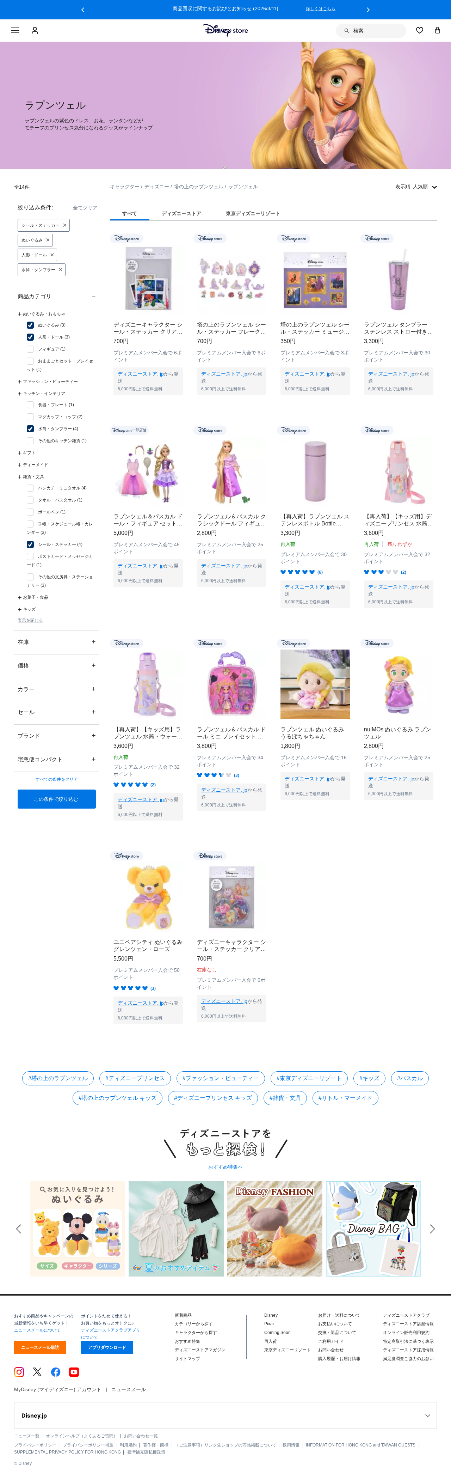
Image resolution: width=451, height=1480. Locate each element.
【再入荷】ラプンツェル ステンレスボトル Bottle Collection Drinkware (315, 520)
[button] (83, 10)
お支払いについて (335, 1323)
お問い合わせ (331, 1349)
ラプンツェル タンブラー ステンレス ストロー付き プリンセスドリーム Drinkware (395, 328)
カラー (57, 689)
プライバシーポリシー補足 (88, 1445)
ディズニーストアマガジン (200, 1349)
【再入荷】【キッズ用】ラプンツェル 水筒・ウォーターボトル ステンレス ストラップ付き (148, 733)
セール (57, 711)
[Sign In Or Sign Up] (36, 30)
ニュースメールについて (37, 1330)
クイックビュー (148, 404)
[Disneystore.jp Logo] (225, 30)
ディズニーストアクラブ (406, 1315)
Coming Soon (277, 1332)
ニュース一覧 (26, 1435)
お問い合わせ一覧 (141, 1435)
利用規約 (128, 1445)
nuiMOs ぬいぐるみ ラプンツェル (397, 732)
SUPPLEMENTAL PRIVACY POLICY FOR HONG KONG (67, 1452)
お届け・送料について (339, 1315)
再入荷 (270, 1341)
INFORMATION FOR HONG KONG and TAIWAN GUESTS (360, 1445)
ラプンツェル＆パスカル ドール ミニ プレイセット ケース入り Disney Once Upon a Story (231, 733)
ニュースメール (128, 1389)
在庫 (57, 641)
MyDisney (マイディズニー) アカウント (57, 1389)
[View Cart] (437, 30)
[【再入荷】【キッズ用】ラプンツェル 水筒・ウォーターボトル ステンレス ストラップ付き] (148, 684)
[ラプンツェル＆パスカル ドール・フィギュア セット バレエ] (148, 471)
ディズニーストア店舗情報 (408, 1323)
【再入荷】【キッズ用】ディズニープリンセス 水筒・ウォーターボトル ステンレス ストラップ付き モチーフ (398, 520)
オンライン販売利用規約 (406, 1332)
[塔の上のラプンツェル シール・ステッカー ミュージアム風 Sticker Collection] (315, 279)
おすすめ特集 (187, 1341)
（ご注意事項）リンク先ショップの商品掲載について (225, 1445)
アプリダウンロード (107, 1347)
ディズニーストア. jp (141, 374)
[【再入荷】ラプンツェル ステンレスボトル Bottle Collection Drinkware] (315, 471)
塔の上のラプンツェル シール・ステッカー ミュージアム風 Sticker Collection (315, 328)
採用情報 (291, 1445)
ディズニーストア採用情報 (408, 1349)
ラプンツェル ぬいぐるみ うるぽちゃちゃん (312, 732)
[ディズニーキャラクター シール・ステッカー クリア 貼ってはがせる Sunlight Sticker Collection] (231, 897)
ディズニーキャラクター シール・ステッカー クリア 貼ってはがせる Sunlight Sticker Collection (231, 946)
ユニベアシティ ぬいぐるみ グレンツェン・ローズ (148, 945)
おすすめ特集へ (225, 1167)
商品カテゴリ (57, 296)
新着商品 (183, 1315)
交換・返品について (337, 1332)
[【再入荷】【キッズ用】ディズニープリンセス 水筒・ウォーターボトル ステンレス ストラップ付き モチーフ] (398, 471)
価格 (57, 665)
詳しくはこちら (320, 8)
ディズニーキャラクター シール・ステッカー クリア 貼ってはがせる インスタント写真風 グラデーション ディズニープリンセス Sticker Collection (148, 328)
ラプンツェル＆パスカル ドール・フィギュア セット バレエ (148, 520)
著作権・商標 (155, 1445)
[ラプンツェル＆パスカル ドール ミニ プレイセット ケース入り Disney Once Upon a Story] (231, 684)
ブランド (57, 735)
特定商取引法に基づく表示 (408, 1341)
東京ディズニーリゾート (287, 1349)
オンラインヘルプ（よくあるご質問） (82, 1435)
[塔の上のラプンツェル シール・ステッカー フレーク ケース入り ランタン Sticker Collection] (231, 279)
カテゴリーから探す (194, 1323)
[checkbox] (46, 325)
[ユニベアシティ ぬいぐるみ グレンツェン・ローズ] (148, 897)
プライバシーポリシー (35, 1445)
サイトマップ (187, 1358)
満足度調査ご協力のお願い (408, 1358)
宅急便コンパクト (57, 759)
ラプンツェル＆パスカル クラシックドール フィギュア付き (231, 520)
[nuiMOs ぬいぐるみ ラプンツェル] (398, 684)
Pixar (269, 1323)
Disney (271, 1315)
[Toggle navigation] (15, 31)
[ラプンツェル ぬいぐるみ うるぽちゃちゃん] (315, 684)
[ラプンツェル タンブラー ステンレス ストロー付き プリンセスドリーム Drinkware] (398, 279)
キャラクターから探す (196, 1332)
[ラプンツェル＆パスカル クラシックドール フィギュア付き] (231, 471)
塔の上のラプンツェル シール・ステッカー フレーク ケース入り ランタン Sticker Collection (231, 328)
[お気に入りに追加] (182, 238)
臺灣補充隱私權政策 (146, 1452)
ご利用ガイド (331, 1341)
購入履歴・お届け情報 (339, 1358)
